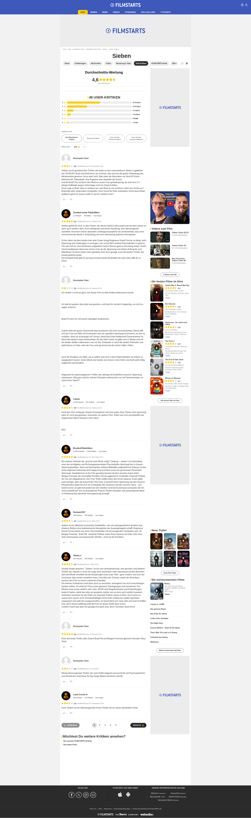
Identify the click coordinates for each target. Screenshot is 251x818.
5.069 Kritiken (92, 451)
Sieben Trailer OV (179, 245)
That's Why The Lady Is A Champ (163, 633)
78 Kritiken (88, 216)
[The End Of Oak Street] (156, 367)
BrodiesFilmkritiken (82, 448)
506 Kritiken (89, 559)
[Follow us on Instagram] (86, 795)
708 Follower (78, 515)
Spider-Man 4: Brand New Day (177, 285)
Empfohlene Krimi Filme (93, 49)
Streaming (130, 12)
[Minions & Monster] (156, 385)
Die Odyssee (170, 304)
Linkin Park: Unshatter (159, 618)
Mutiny (167, 584)
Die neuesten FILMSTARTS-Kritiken (77, 741)
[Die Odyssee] (156, 311)
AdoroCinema (175, 796)
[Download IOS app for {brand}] (121, 794)
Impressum (108, 809)
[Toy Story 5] (156, 348)
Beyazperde (155, 796)
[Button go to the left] (182, 63)
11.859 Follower (79, 451)
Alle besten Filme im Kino (170, 400)
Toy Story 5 (169, 341)
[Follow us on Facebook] (72, 795)
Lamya (76, 399)
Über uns (93, 809)
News (105, 12)
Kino (83, 12)
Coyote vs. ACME (157, 604)
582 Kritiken (89, 515)
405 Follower (78, 698)
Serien (93, 12)
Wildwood (154, 642)
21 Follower (77, 216)
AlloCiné (154, 793)
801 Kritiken (90, 402)
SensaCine (175, 793)
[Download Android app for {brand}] (129, 794)
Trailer (167, 298)
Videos (116, 12)
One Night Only (156, 623)
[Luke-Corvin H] (65, 695)
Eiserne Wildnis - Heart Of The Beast (165, 628)
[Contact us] (93, 795)
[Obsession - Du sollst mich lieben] (156, 330)
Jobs (100, 809)
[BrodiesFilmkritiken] (65, 449)
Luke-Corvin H (80, 694)
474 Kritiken (89, 698)
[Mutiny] (156, 591)
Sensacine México (166, 800)
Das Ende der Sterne (158, 614)
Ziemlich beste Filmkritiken (86, 212)
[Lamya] (65, 400)
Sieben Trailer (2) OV (180, 233)
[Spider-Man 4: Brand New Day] (156, 293)
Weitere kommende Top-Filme (170, 650)
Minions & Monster (173, 378)
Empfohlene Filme (78, 49)
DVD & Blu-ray (148, 12)
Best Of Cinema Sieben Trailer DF (179, 260)
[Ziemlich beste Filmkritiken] (65, 213)
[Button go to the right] (186, 63)
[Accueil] (125, 5)
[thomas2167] (65, 513)
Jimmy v (77, 555)
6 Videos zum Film (170, 275)
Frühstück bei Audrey (159, 637)
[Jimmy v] (65, 556)
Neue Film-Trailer (170, 573)
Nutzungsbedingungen (122, 809)
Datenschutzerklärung (140, 809)
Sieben (105, 49)
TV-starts (166, 12)
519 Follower (78, 559)
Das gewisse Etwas (158, 609)
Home (65, 49)
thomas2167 (79, 512)
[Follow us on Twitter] (79, 795)
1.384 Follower (78, 402)
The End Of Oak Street (174, 360)
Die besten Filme (70, 745)
